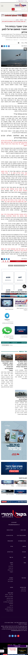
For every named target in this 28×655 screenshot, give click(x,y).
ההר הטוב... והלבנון (9, 594)
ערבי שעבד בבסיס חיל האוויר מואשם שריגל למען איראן (13, 21)
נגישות (2, 651)
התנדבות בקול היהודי (21, 535)
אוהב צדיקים (23, 590)
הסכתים (11, 577)
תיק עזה (11, 605)
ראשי (25, 19)
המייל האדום (10, 551)
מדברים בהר (10, 579)
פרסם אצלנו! (10, 540)
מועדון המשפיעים (22, 540)
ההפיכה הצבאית (10, 610)
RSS (25, 562)
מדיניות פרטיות (9, 535)
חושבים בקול (10, 581)
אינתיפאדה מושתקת (9, 609)
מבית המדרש (23, 587)
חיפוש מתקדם (14, 11)
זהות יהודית (11, 566)
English (11, 571)
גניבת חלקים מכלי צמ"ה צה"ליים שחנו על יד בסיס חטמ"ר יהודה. (14, 173)
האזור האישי (23, 530)
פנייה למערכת (18, 261)
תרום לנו (24, 551)
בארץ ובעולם (10, 570)
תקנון (25, 557)
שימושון (24, 546)
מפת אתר (24, 577)
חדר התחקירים (10, 607)
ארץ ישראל (11, 568)
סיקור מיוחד (10, 592)
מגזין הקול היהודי (9, 600)
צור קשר (11, 557)
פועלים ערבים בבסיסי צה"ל (19, 265)
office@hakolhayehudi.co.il (14, 524)
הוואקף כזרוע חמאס (9, 596)
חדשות (21, 19)
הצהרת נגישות (10, 530)
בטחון (17, 19)
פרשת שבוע (23, 589)
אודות (11, 546)
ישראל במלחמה (10, 598)
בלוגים (11, 587)
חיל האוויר (10, 265)
